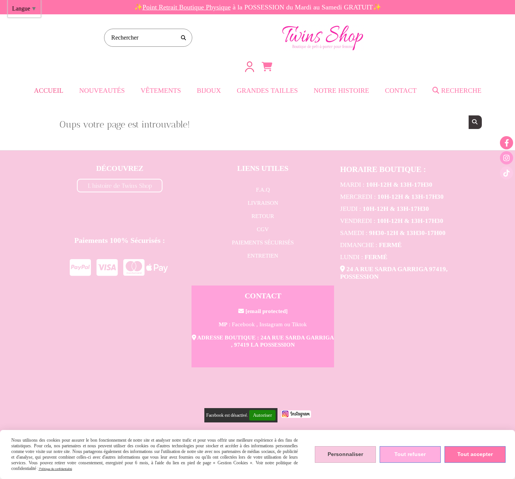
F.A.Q (263, 190)
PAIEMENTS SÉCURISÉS (263, 242)
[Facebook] (506, 142)
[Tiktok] (506, 173)
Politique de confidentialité (55, 469)
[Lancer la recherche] (183, 37)
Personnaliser (345, 454)
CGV (263, 229)
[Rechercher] (475, 122)
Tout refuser (410, 454)
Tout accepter (475, 454)
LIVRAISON (263, 203)
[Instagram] (506, 157)
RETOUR (262, 216)
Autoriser (262, 415)
